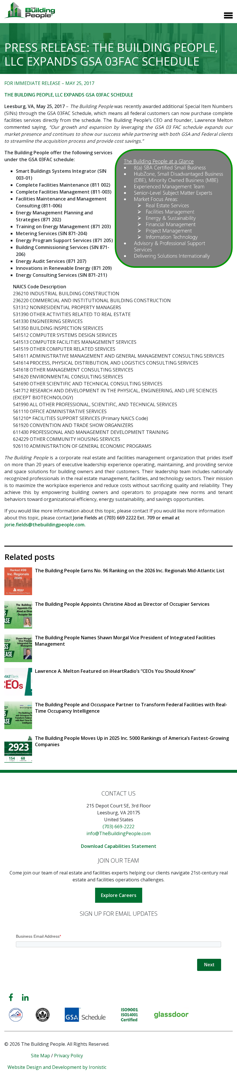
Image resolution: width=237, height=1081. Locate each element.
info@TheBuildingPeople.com (118, 833)
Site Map (40, 1055)
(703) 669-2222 (118, 826)
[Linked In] (25, 997)
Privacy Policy (68, 1055)
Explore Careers (118, 895)
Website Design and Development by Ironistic (57, 1067)
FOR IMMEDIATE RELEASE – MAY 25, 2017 (49, 83)
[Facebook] (11, 997)
